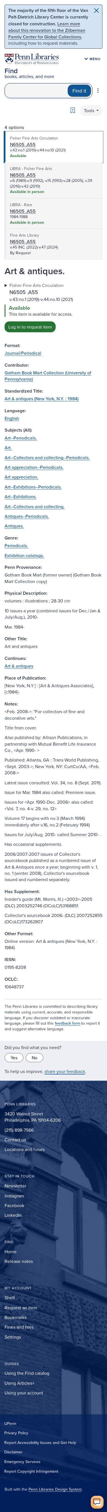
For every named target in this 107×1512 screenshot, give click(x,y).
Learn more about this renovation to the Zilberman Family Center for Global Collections (46, 30)
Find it (79, 90)
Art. (8, 447)
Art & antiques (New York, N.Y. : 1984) (41, 398)
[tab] (53, 147)
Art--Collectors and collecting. (34, 506)
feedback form (67, 1023)
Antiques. (14, 526)
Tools (89, 110)
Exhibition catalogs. (24, 555)
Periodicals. (16, 545)
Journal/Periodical (23, 353)
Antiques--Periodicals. (27, 516)
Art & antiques (19, 666)
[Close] (96, 10)
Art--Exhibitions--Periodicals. (33, 487)
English (12, 418)
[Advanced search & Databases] (98, 90)
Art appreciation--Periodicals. (34, 467)
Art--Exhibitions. (21, 496)
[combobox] (36, 91)
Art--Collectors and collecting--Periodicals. (47, 457)
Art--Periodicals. (21, 438)
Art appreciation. (21, 477)
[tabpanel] (53, 307)
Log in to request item (30, 327)
